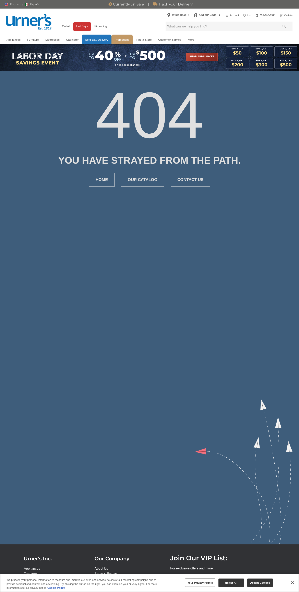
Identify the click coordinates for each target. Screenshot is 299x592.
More (191, 39)
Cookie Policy (56, 587)
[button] (13, 4)
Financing (100, 26)
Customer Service (169, 39)
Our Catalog (142, 179)
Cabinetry (72, 39)
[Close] (292, 582)
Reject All (231, 582)
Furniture (33, 39)
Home (102, 179)
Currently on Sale (128, 4)
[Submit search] (284, 26)
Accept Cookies (260, 582)
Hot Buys (82, 26)
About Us (101, 568)
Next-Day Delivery (96, 39)
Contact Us (190, 179)
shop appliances (201, 56)
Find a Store (144, 39)
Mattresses (52, 39)
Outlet (66, 26)
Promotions (122, 39)
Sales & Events (106, 574)
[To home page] (28, 21)
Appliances (14, 39)
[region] (149, 583)
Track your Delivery (175, 4)
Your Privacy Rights (200, 582)
